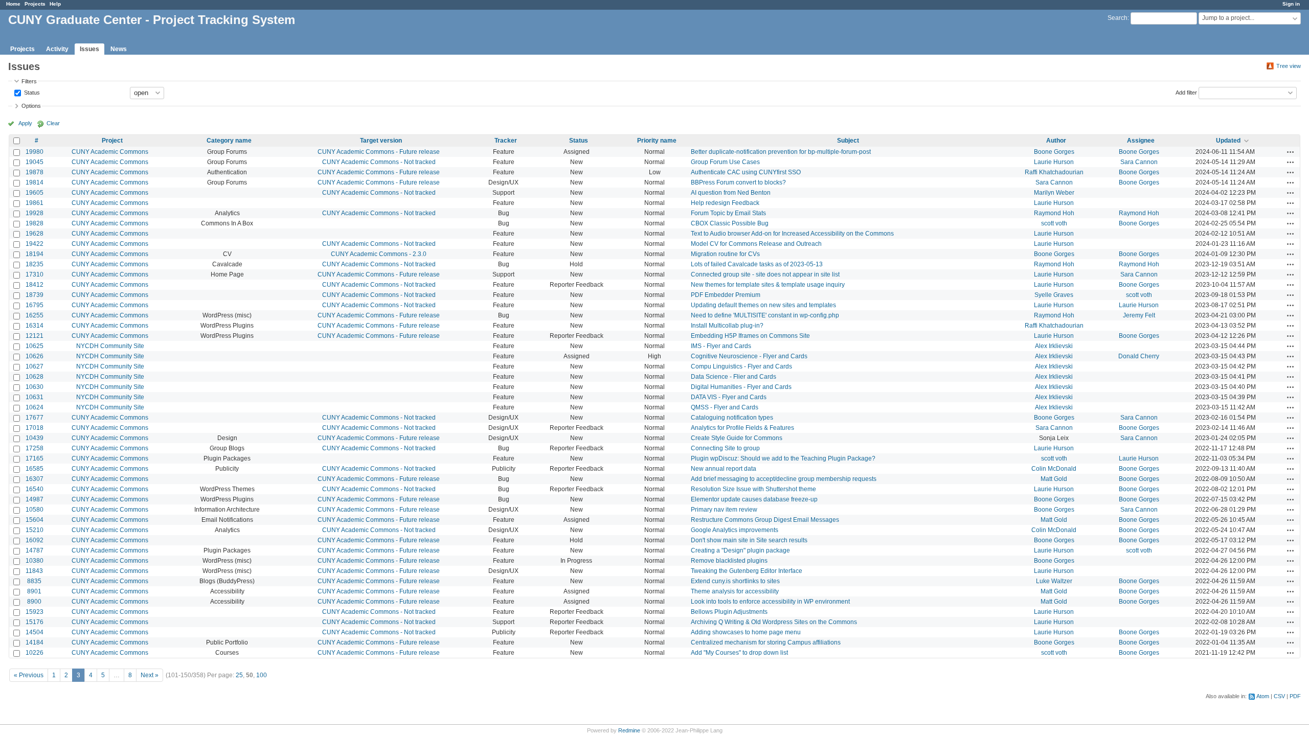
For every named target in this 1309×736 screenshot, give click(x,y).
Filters (29, 81)
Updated (1228, 140)
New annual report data (723, 468)
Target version (381, 140)
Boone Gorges (1054, 151)
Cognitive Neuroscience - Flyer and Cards (749, 356)
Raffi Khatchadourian (1054, 172)
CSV (1279, 696)
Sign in (1291, 4)
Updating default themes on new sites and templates (763, 305)
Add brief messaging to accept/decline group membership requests (783, 478)
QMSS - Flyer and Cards (724, 407)
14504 (34, 632)
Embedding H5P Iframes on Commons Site (750, 335)
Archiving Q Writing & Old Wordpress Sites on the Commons (774, 622)
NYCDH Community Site (110, 346)
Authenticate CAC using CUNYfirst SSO (746, 172)
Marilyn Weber (1054, 192)
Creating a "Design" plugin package (740, 550)
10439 (34, 438)
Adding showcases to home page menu (746, 632)
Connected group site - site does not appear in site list (765, 274)
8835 (34, 581)
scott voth (1054, 223)
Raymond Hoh (1054, 213)
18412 (34, 284)
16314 (34, 325)
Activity (57, 49)
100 (261, 675)
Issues (89, 49)
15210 (34, 530)
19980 (34, 151)
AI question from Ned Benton (731, 192)
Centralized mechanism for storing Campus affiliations (766, 642)
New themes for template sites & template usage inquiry (768, 284)
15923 (34, 611)
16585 (34, 468)
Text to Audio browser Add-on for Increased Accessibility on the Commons (792, 233)
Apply (25, 123)
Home (13, 4)
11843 (34, 570)
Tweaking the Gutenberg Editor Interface (746, 570)
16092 (34, 540)
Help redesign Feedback (725, 202)
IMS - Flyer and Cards (721, 346)
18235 (34, 264)
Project (112, 140)
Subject (848, 140)
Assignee (1141, 140)
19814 (34, 182)
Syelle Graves (1053, 294)
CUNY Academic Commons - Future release (379, 151)
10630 (34, 386)
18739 (34, 294)
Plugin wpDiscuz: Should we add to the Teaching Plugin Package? (783, 458)
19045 (34, 162)
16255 (34, 315)
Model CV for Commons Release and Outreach (756, 243)
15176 (34, 622)
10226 (34, 652)
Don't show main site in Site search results (749, 540)
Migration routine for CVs (725, 254)
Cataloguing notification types (732, 417)
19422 (34, 243)
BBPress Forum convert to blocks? (738, 182)
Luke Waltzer (1054, 581)
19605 (34, 192)
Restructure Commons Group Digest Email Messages (765, 519)
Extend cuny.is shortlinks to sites (735, 581)
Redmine (629, 730)
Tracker (505, 140)
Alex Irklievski (1054, 346)
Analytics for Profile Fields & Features (742, 427)
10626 (34, 356)
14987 (34, 499)
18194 (34, 254)
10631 (34, 397)
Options (31, 106)
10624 (34, 407)
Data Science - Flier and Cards (733, 376)
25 (239, 675)
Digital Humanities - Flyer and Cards (741, 386)
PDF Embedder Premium (725, 294)
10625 (34, 346)
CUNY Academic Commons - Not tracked (379, 162)
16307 (34, 478)
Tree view (1288, 66)
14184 (34, 642)
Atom (1262, 696)
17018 (34, 427)
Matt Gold (1054, 478)
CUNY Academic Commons (110, 151)
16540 (34, 489)
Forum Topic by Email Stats (728, 213)
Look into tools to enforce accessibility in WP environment (770, 601)
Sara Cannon (1139, 162)
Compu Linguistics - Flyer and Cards (741, 366)
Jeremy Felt (1139, 315)
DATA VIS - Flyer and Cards (728, 397)
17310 (34, 274)
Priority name (656, 140)
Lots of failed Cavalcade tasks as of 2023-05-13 (757, 264)
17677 (34, 417)
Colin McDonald (1053, 468)
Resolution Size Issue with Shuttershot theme (753, 489)
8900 (34, 601)
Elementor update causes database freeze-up (754, 499)
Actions (1291, 152)
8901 (34, 591)
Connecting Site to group (725, 448)
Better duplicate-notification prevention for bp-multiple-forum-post (781, 151)
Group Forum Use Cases (725, 162)
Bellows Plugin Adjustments (729, 611)
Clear (53, 123)
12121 (34, 335)
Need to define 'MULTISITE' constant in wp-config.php (765, 315)
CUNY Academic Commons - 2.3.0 (378, 254)
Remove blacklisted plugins (729, 560)
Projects (35, 4)
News (118, 49)
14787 (34, 550)
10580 (34, 509)
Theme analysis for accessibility (735, 591)
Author (1056, 140)
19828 (34, 223)
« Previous (28, 675)
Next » (150, 675)
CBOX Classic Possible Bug (730, 223)
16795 (34, 305)
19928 (34, 213)
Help (55, 4)
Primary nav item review (724, 509)
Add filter (1186, 92)
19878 (34, 172)
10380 (34, 560)
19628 (34, 233)
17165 (34, 458)
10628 (34, 376)
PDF (1295, 696)
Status (31, 92)
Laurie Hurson (1054, 162)
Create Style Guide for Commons (736, 438)
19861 (34, 202)
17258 (34, 448)
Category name (229, 140)
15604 (34, 519)
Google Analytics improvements (734, 530)
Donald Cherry (1138, 356)
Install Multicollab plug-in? (727, 325)
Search (1117, 17)
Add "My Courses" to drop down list (739, 652)
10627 (34, 366)
